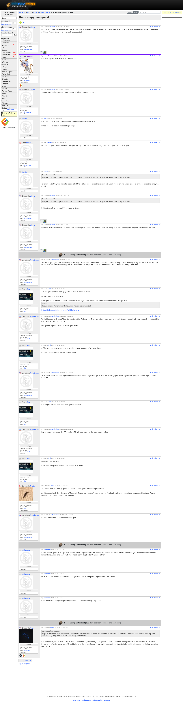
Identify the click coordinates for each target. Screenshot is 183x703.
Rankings (5, 60)
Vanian (28, 143)
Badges (5, 84)
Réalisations (6, 40)
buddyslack (27, 165)
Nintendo (5, 96)
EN (9, 110)
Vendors (9, 45)
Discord (5, 103)
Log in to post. (24, 664)
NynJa (25, 508)
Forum (4, 89)
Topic (135, 12)
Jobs (35, 12)
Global (130, 12)
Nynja (32, 486)
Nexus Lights (7, 72)
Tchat (4, 86)
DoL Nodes (9, 52)
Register (178, 12)
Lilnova (32, 27)
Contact (107, 700)
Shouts (5, 79)
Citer (156, 26)
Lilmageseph (27, 49)
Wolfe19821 (27, 650)
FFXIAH (5, 106)
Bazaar (4, 50)
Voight (32, 628)
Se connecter (168, 12)
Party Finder (7, 74)
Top (20, 660)
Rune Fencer (45, 12)
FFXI (29, 12)
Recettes (5, 43)
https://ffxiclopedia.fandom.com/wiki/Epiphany (60, 310)
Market (9, 57)
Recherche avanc (6, 24)
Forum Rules (7, 91)
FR (11, 110)
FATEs (4, 67)
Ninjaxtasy (26, 550)
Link (151, 26)
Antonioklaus (35, 260)
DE (13, 110)
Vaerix (24, 119)
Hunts (4, 69)
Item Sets (9, 55)
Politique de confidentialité (92, 700)
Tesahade (26, 80)
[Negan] (44, 52)
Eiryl (28, 289)
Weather (5, 77)
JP (7, 110)
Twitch (4, 98)
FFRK (4, 93)
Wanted (5, 62)
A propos (76, 700)
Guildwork (6, 108)
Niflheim (30, 56)
